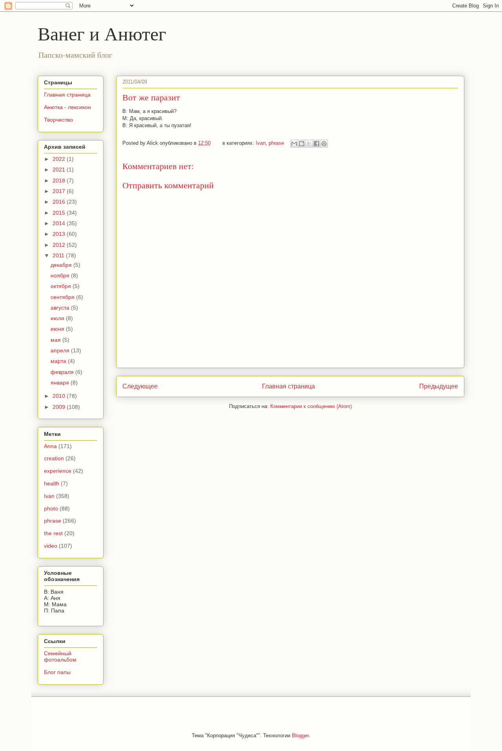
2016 (60, 202)
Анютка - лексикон (67, 107)
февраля (63, 372)
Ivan (261, 143)
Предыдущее (438, 386)
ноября (61, 275)
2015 (60, 213)
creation (54, 458)
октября (62, 286)
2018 (60, 180)
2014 (60, 223)
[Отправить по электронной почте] (294, 144)
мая (56, 340)
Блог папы (57, 672)
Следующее (140, 386)
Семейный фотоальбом (60, 656)
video (50, 546)
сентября (63, 297)
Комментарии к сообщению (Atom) (311, 406)
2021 (60, 169)
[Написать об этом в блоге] (302, 144)
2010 (60, 396)
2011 (59, 255)
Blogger (300, 735)
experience (57, 471)
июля (58, 318)
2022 (60, 159)
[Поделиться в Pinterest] (324, 144)
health (51, 483)
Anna (50, 446)
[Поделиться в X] (309, 144)
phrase (276, 143)
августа (61, 307)
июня (58, 329)
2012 (60, 245)
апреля (61, 350)
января (61, 382)
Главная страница (288, 386)
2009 (60, 407)
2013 (60, 234)
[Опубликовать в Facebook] (316, 144)
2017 (60, 191)
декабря (62, 265)
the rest (53, 533)
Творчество (58, 120)
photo (51, 508)
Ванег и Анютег (102, 33)
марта (59, 361)
